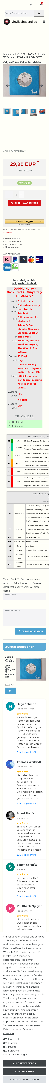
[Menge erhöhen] (16, 194)
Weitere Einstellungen (15, 1054)
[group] (31, 669)
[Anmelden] (31, 5)
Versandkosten (9, 232)
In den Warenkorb (26, 203)
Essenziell (13, 1039)
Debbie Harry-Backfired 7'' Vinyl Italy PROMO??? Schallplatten (10, 667)
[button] (24, 223)
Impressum (9, 1021)
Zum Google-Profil (26, 752)
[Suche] (39, 13)
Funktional (14, 1050)
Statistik (12, 1043)
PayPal (12, 1047)
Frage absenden (32, 631)
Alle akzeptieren (24, 1063)
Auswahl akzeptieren (24, 1079)
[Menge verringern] (21, 194)
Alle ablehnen (24, 1071)
